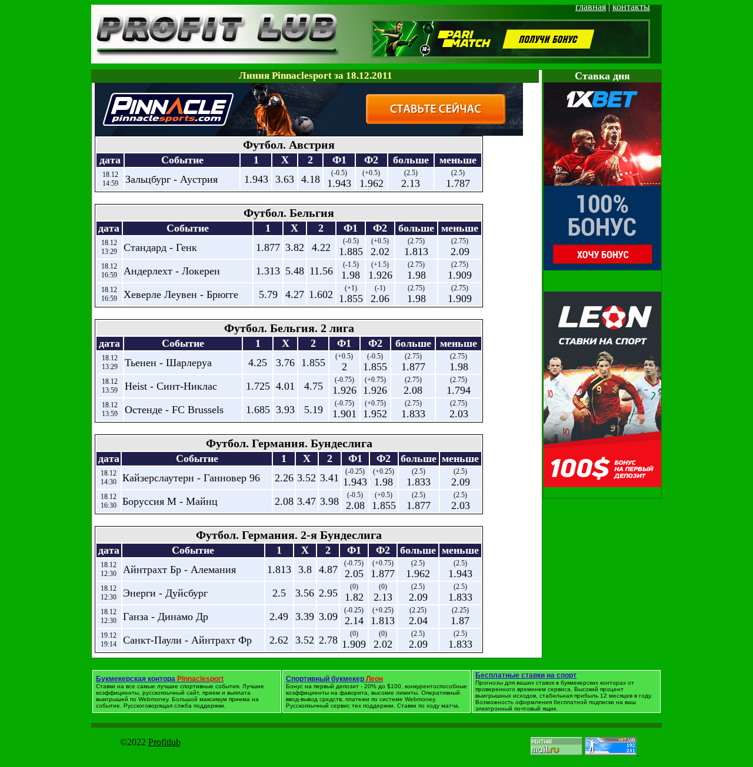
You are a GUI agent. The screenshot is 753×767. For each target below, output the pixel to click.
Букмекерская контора (160, 679)
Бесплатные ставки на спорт (526, 675)
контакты (631, 7)
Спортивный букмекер (334, 679)
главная (590, 7)
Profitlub (164, 742)
